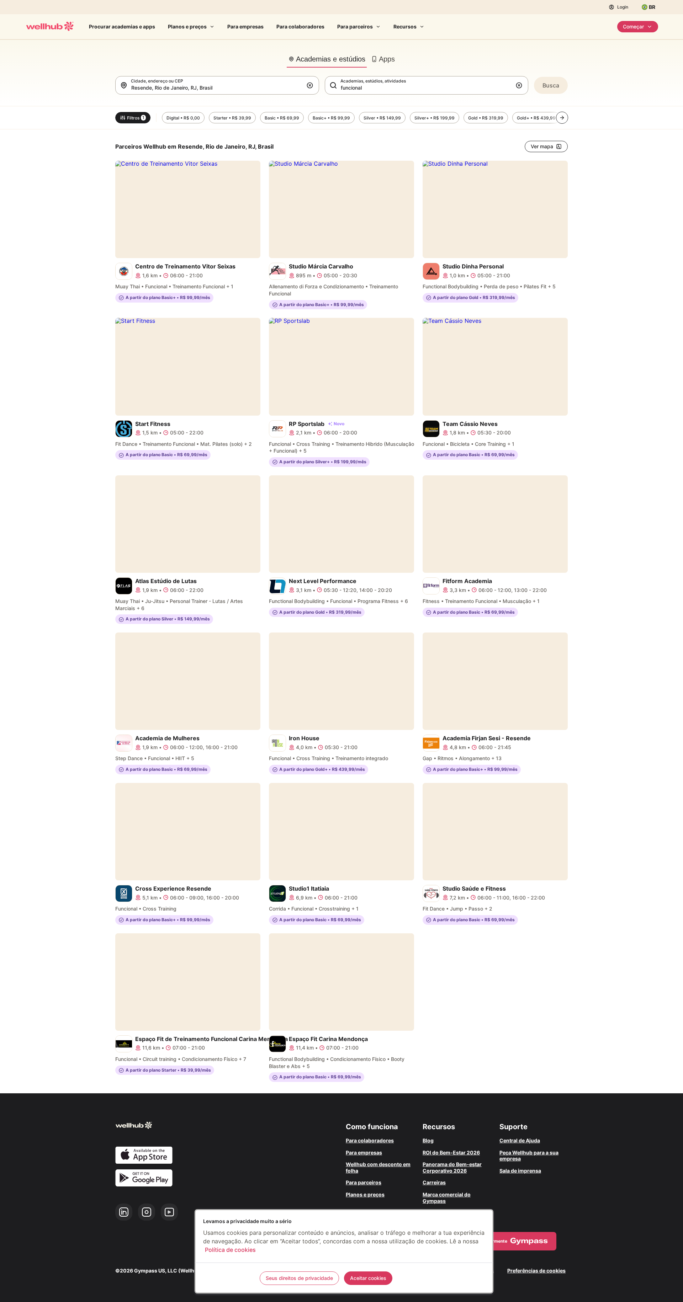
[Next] (562, 117)
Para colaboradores (300, 26)
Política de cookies (230, 1249)
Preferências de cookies (536, 1271)
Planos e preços (187, 26)
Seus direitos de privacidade (299, 1278)
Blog (428, 1140)
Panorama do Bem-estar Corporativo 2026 (452, 1167)
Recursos (405, 26)
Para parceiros (355, 26)
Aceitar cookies (368, 1278)
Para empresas (245, 26)
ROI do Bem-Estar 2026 (451, 1152)
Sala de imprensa (520, 1171)
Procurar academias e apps (122, 26)
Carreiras (434, 1182)
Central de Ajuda (519, 1140)
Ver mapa (542, 146)
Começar (633, 26)
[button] (311, 85)
